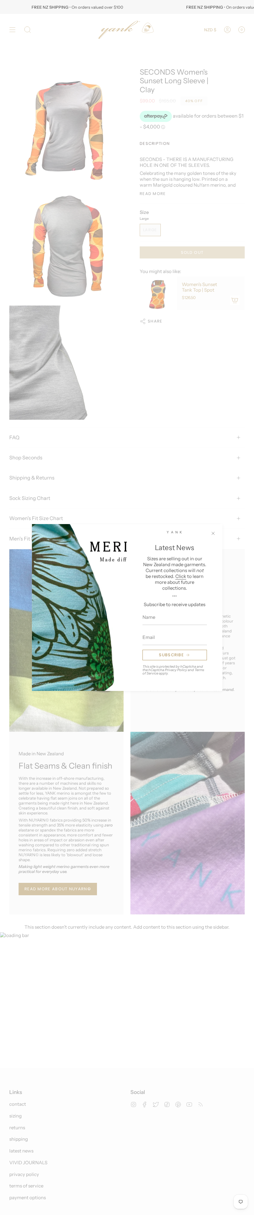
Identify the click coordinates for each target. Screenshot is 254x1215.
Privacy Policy (176, 670)
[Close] (213, 533)
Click (180, 576)
